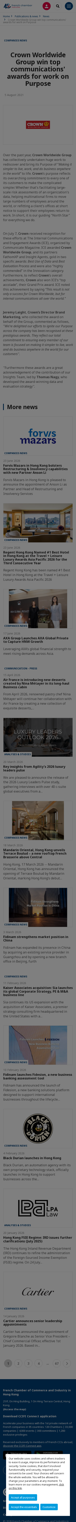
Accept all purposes (23, 1497)
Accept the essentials (24, 1507)
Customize (49, 1507)
